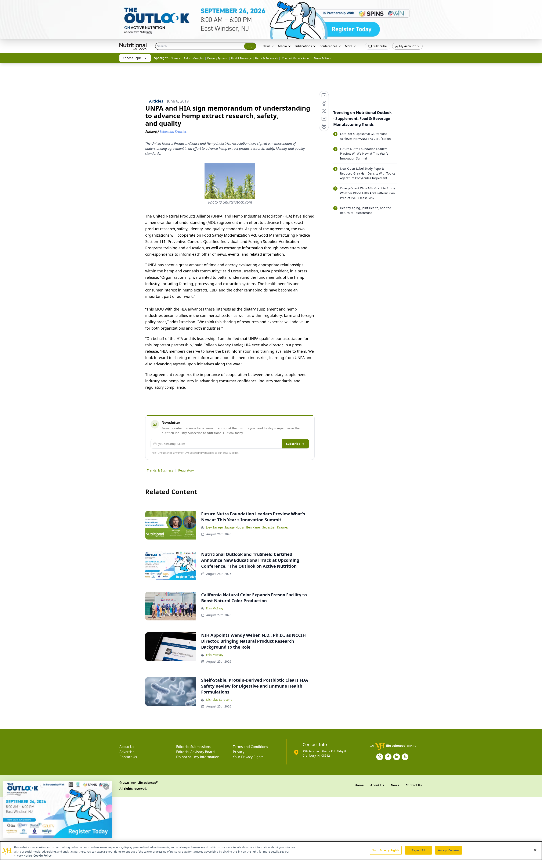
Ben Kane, (253, 527)
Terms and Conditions (250, 746)
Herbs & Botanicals (266, 58)
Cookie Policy (42, 855)
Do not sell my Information (197, 757)
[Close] (535, 850)
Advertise (126, 751)
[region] (271, 850)
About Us (126, 746)
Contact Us (128, 757)
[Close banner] (536, 5)
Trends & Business (160, 470)
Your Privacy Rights (248, 757)
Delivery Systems (217, 58)
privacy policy (230, 453)
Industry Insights (194, 58)
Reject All (418, 850)
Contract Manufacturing (295, 58)
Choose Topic (132, 58)
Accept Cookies (448, 850)
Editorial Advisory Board (195, 751)
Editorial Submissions (193, 746)
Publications (303, 46)
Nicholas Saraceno (219, 700)
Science (175, 58)
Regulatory (186, 470)
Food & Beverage (241, 58)
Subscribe (293, 444)
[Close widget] (106, 787)
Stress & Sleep (322, 58)
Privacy (238, 751)
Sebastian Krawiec (275, 527)
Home (359, 785)
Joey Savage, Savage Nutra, (225, 527)
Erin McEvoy (214, 608)
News (266, 46)
